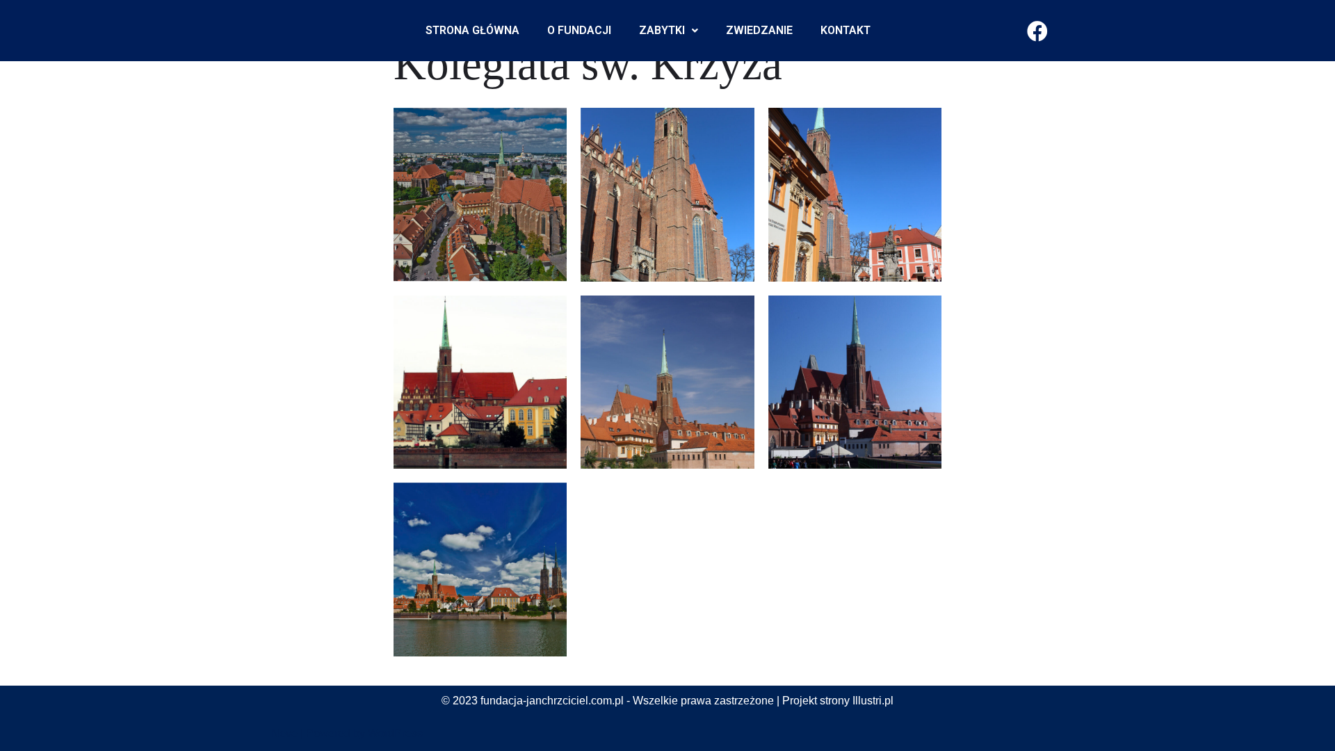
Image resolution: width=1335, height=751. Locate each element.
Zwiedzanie (759, 30)
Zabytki (662, 30)
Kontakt (845, 30)
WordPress (395, 733)
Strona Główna (472, 30)
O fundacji (579, 30)
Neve (284, 733)
